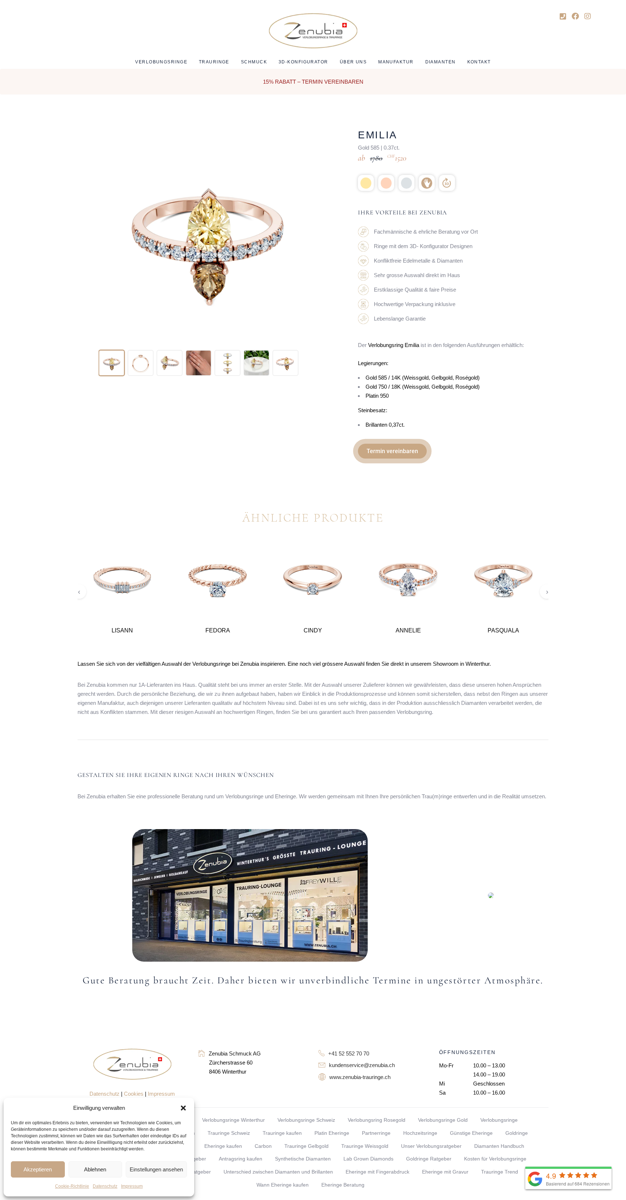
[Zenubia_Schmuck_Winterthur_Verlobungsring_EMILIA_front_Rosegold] (112, 363)
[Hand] (427, 183)
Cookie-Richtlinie (72, 1186)
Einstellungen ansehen (156, 1169)
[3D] (447, 183)
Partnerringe (376, 1133)
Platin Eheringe (331, 1133)
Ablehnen (95, 1169)
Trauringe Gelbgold (306, 1146)
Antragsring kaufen (240, 1159)
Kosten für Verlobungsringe (495, 1159)
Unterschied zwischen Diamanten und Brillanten (278, 1172)
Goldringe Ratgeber (428, 1159)
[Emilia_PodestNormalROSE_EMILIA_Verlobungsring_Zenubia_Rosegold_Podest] (256, 363)
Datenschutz (105, 1186)
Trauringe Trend (499, 1172)
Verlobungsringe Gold (443, 1120)
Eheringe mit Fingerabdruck (377, 1172)
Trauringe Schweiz (229, 1133)
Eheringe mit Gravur (445, 1172)
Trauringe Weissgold (364, 1146)
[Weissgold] (406, 183)
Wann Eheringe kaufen (282, 1185)
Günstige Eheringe (471, 1133)
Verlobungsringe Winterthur (233, 1120)
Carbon (263, 1146)
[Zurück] (88, 237)
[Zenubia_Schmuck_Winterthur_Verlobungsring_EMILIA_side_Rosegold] (169, 363)
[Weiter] (326, 237)
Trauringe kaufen (282, 1133)
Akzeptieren (38, 1169)
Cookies (133, 1094)
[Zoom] (305, 139)
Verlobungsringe (499, 1120)
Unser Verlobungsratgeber (431, 1146)
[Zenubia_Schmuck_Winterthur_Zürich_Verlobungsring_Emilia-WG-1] (198, 363)
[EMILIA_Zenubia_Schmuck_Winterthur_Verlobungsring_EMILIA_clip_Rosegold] (285, 363)
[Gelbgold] (366, 183)
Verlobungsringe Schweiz (306, 1120)
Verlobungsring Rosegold (376, 1120)
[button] (183, 1108)
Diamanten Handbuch (499, 1146)
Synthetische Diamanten (303, 1159)
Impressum (132, 1186)
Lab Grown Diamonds (368, 1159)
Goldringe (516, 1133)
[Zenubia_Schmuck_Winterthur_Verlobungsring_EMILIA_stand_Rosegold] (141, 363)
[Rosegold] (386, 183)
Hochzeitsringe (420, 1133)
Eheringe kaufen (223, 1146)
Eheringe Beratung (342, 1185)
